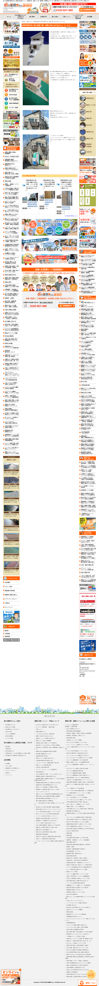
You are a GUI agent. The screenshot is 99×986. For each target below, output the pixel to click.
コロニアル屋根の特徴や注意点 (86, 346)
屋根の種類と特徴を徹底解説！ (10, 153)
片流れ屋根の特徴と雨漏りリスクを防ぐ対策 (12, 286)
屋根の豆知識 (8, 343)
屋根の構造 (8, 181)
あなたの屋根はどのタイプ (73, 728)
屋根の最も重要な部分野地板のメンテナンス (11, 339)
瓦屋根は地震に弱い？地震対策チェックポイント (88, 416)
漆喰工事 (88, 111)
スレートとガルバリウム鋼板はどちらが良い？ (88, 256)
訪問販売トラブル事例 (87, 490)
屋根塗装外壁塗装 (88, 145)
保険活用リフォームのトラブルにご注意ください (88, 510)
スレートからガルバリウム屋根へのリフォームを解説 (88, 260)
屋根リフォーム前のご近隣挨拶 (43, 740)
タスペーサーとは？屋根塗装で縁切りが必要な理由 (79, 817)
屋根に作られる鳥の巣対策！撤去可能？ (88, 561)
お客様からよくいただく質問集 (74, 740)
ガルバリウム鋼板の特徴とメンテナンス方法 (12, 392)
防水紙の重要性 (9, 336)
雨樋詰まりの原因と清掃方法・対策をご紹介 (47, 827)
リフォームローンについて (42, 791)
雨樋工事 (88, 118)
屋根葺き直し (90, 132)
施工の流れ (55, 16)
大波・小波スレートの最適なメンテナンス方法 (12, 249)
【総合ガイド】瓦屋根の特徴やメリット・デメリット (80, 779)
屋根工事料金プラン (41, 731)
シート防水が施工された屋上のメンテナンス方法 (12, 210)
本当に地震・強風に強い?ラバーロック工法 (12, 271)
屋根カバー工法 (90, 105)
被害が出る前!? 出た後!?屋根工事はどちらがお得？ (88, 482)
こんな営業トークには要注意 (87, 486)
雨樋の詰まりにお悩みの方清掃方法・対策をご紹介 (88, 553)
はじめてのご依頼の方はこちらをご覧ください (47, 724)
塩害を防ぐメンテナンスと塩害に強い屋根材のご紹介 (80, 938)
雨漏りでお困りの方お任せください (44, 736)
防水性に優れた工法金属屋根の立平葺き (10, 262)
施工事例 (32, 16)
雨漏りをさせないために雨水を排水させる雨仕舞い (79, 954)
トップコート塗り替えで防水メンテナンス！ (12, 448)
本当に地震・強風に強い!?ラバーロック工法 (77, 947)
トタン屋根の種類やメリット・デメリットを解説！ (79, 793)
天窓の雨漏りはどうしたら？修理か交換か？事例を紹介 (80, 808)
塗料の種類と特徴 (87, 596)
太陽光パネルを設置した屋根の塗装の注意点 (88, 358)
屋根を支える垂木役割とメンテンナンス (11, 405)
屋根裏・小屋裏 (9, 298)
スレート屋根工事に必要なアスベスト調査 (77, 869)
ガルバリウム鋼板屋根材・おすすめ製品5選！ (78, 760)
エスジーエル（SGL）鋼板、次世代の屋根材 (77, 927)
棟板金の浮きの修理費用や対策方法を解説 (12, 177)
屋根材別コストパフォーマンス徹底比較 (12, 347)
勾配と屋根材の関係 (10, 309)
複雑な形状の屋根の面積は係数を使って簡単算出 (78, 844)
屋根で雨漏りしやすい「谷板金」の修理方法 (11, 317)
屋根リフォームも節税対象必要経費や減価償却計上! (88, 580)
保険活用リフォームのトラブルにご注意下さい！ (78, 934)
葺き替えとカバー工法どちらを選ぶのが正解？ (88, 326)
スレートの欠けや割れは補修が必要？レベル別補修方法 (80, 790)
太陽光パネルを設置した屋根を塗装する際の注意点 (48, 836)
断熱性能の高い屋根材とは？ (9, 431)
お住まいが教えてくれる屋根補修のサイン (88, 322)
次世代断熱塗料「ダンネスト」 (85, 432)
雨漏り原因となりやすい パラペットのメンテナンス (48, 809)
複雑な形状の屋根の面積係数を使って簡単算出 (12, 278)
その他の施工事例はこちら (70, 215)
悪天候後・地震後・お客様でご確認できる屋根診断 (79, 733)
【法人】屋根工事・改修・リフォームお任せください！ (49, 774)
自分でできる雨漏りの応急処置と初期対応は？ (88, 441)
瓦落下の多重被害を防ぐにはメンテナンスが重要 (88, 400)
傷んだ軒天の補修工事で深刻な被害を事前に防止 (12, 197)
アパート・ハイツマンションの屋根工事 (87, 569)
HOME (23, 21)
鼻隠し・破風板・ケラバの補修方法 (12, 184)
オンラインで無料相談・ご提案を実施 (45, 727)
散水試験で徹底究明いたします (43, 753)
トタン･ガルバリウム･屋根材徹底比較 (11, 379)
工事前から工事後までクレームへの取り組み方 (88, 474)
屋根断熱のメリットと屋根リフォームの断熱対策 (12, 435)
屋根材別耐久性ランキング (10, 351)
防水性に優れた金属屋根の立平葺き (75, 929)
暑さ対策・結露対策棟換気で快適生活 (76, 849)
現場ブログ (29, 21)
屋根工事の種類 (87, 92)
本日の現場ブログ (9, 751)
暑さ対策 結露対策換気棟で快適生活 (10, 301)
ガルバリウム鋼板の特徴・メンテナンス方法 (77, 874)
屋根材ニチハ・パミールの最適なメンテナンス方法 (88, 366)
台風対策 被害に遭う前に (42, 756)
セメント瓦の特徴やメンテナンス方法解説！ (12, 232)
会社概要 (89, 16)
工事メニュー (67, 16)
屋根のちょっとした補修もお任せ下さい (45, 738)
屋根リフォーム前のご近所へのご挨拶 (86, 470)
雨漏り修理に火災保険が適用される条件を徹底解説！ (80, 976)
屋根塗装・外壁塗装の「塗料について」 (76, 735)
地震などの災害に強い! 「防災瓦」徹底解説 (87, 420)
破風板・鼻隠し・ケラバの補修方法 (75, 806)
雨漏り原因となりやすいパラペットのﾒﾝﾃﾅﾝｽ (12, 215)
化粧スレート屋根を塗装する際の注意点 (86, 362)
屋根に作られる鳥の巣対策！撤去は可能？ (46, 832)
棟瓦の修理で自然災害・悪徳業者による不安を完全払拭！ (81, 828)
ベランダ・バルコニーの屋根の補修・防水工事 (47, 762)
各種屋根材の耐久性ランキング (74, 916)
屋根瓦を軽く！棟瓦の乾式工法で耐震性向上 (87, 412)
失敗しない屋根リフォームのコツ (87, 306)
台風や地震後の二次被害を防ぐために (88, 408)
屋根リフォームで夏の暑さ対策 (43, 765)
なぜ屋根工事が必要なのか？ (88, 302)
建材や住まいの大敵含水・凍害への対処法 (11, 306)
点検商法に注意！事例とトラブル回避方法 (46, 743)
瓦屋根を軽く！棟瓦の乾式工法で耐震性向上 (77, 860)
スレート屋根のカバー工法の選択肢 (88, 338)
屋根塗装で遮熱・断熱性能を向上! (87, 437)
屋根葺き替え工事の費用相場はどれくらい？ (88, 314)
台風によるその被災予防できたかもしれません (88, 396)
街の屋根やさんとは (10, 724)
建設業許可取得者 (10, 590)
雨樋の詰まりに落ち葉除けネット (44, 829)
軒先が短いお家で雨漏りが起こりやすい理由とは (12, 325)
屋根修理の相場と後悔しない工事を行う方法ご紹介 (48, 782)
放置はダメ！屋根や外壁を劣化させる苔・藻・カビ (79, 940)
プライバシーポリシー (11, 599)
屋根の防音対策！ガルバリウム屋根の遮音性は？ (88, 292)
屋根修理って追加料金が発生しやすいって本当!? (88, 502)
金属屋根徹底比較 (71, 922)
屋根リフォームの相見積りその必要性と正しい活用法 (88, 466)
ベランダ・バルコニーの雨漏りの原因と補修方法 (12, 228)
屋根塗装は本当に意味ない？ (10, 164)
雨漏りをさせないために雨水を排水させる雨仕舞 (12, 313)
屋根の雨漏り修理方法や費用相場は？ (12, 409)
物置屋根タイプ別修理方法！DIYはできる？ (87, 537)
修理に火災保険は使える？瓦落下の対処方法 (88, 404)
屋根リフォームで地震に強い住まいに (45, 758)
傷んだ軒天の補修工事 (72, 894)
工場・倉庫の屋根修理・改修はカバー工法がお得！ (88, 545)
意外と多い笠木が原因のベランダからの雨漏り (12, 193)
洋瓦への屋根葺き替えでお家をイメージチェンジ (12, 368)
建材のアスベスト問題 (11, 333)
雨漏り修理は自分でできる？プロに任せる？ (12, 169)
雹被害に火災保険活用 (72, 972)
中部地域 (7, 633)
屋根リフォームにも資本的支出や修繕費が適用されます (49, 794)
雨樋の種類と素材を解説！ (42, 834)
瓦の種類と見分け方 (10, 321)
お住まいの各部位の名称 (12, 156)
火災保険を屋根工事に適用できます (44, 760)
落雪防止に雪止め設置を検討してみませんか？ (47, 818)
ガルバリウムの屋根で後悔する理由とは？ (11, 383)
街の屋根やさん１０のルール (12, 729)
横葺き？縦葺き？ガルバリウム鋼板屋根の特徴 (88, 284)
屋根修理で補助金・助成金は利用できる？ (87, 453)
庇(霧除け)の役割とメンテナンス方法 (10, 254)
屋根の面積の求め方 (10, 274)
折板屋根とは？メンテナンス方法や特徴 (88, 354)
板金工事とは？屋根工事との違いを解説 (12, 173)
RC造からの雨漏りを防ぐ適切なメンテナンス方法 (12, 413)
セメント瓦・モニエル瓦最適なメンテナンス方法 (12, 236)
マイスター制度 (9, 738)
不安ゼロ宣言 (8, 731)
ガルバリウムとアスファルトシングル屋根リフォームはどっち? (12, 374)
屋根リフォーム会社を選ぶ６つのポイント (88, 389)
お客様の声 (43, 16)
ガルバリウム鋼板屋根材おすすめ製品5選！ (88, 280)
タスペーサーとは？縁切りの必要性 (10, 202)
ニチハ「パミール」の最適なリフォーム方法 (77, 744)
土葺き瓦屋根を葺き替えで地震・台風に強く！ (12, 241)
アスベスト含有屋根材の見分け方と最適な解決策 (12, 329)
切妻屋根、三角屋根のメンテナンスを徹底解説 (12, 290)
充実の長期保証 (9, 736)
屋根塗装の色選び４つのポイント (86, 428)
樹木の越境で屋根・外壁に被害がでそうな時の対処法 (88, 506)
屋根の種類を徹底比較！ (84, 330)
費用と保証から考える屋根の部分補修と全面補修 (48, 796)
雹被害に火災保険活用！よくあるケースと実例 (88, 449)
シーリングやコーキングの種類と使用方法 (12, 258)
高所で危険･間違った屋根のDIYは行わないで (77, 880)
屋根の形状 (8, 282)
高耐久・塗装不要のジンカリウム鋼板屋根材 (12, 396)
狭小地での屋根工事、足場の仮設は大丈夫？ (77, 753)
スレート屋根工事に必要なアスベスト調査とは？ (12, 444)
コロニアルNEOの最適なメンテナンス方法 (88, 374)
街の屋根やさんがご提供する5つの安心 (20, 16)
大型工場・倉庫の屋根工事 (42, 767)
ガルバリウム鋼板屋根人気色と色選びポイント (88, 276)
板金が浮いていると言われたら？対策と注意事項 (88, 498)
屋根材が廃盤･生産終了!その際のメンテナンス (11, 364)
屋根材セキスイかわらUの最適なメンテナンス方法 (88, 370)
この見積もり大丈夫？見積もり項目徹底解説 (87, 478)
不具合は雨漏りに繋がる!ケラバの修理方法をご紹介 (79, 819)
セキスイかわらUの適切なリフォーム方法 (77, 742)
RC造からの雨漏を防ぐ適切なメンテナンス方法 (78, 878)
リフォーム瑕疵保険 (10, 733)
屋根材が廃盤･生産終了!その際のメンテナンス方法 (79, 824)
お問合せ (7, 603)
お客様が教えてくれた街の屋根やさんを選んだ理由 (17, 753)
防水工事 (88, 125)
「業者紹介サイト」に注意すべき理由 (87, 514)
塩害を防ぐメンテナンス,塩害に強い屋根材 (12, 355)
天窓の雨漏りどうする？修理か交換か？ (12, 426)
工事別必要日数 (85, 385)
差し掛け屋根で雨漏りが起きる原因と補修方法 (78, 952)
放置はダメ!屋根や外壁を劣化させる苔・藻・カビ (12, 360)
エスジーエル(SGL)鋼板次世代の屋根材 (11, 388)
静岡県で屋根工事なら (11, 594)
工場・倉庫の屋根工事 (87, 565)
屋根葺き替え (90, 98)
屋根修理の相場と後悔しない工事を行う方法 (87, 310)
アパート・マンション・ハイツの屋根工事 (46, 769)
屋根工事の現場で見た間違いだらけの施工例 (87, 424)
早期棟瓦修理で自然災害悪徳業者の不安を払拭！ (12, 245)
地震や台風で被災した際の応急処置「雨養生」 (12, 267)
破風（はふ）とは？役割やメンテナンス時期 (12, 452)
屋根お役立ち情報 (86, 392)
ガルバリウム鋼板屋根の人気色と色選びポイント (78, 775)
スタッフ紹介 (8, 586)
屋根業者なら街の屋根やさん (12, 768)
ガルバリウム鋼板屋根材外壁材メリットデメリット (88, 288)
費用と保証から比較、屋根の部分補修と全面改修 (88, 318)
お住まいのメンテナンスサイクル (75, 900)
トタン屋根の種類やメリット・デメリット (87, 350)
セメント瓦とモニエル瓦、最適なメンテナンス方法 (79, 799)
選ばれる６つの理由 (10, 727)
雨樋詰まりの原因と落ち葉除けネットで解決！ (88, 557)
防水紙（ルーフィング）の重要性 (75, 909)
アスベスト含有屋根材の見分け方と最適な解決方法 (79, 867)
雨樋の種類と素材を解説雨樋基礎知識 (12, 439)
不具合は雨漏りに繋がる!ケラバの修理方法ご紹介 (12, 189)
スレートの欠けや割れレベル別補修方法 (87, 342)
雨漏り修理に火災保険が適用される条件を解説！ (88, 445)
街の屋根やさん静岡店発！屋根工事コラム (15, 755)
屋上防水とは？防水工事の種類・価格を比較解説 (12, 223)
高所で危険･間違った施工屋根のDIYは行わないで (12, 400)
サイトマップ (8, 607)
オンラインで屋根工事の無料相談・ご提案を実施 (88, 462)
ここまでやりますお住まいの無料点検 (78, 16)
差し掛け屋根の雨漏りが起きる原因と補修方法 (12, 294)
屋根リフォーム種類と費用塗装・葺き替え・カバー (88, 334)
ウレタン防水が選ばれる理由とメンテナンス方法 (12, 206)
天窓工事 (88, 152)
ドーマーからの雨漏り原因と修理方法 (11, 422)
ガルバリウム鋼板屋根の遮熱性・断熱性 (88, 272)
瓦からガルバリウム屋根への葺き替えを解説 (88, 264)
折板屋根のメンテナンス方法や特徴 (75, 795)
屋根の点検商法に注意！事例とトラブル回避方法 (88, 494)
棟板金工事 (89, 138)
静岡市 (7, 630)
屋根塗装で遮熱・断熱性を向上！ (75, 853)
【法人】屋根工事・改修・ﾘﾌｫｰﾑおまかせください (88, 576)
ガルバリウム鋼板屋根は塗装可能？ (88, 268)
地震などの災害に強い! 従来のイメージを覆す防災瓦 (79, 864)
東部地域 (7, 636)
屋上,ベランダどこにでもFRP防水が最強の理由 (12, 219)
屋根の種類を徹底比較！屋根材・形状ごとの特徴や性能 (80, 782)
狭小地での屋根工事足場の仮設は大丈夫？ (87, 378)
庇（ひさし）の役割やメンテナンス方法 (12, 418)
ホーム (9, 16)
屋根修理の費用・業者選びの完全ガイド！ (12, 160)
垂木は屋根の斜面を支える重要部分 (44, 800)
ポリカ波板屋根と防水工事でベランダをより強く (88, 549)
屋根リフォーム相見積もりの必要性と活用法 (47, 787)
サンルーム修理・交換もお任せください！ (88, 541)
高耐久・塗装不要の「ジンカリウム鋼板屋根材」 (78, 876)
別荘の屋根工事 (85, 572)
